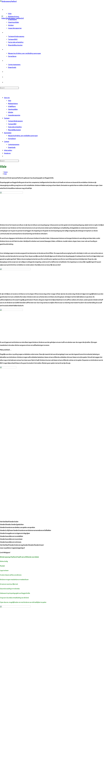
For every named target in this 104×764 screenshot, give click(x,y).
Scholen (10, 112)
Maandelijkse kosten (14, 130)
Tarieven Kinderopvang (15, 121)
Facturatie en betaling (15, 127)
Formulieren (12, 139)
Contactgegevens (13, 145)
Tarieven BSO (12, 124)
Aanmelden (7, 133)
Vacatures (7, 153)
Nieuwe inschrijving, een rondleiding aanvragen (23, 136)
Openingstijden (13, 109)
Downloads (11, 147)
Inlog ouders (8, 150)
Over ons (7, 98)
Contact (6, 142)
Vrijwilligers (12, 106)
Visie (9, 101)
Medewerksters (13, 104)
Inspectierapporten (14, 115)
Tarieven (6, 118)
